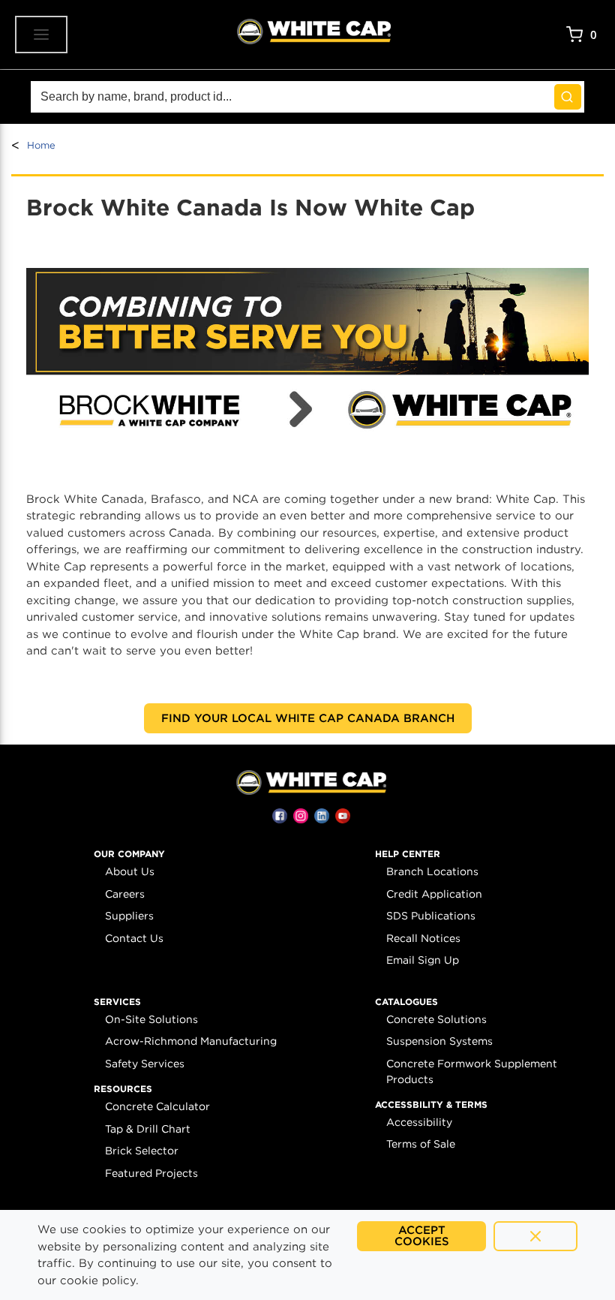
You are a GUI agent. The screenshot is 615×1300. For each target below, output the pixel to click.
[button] (129, 854)
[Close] (536, 1236)
